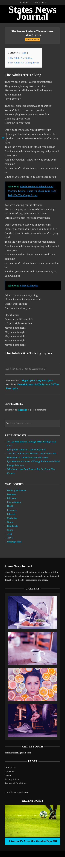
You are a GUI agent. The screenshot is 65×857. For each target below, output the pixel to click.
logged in (22, 409)
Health (10, 506)
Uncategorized (14, 541)
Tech (9, 534)
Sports (10, 530)
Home (8, 775)
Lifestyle (11, 514)
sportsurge (23, 792)
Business (11, 494)
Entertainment (32, 39)
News (10, 522)
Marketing (12, 518)
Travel (10, 537)
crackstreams (11, 792)
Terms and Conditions (15, 783)
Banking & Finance (16, 490)
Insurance (12, 510)
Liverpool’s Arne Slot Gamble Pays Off (26, 449)
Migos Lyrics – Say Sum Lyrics (37, 380)
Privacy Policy (12, 779)
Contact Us (10, 767)
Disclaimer (10, 771)
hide (24, 53)
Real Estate (12, 526)
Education (12, 498)
